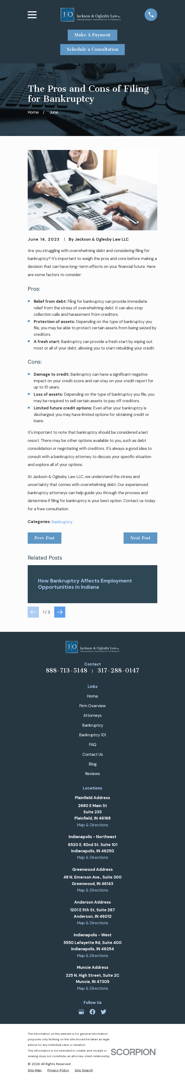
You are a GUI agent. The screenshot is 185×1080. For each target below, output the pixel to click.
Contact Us (92, 754)
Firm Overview (92, 705)
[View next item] (59, 612)
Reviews (92, 773)
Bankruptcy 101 (92, 734)
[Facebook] (92, 1012)
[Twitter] (103, 1012)
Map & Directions (92, 825)
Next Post (140, 538)
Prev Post (44, 538)
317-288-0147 (118, 670)
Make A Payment (92, 35)
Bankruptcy (62, 521)
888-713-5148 (66, 670)
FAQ (92, 744)
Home (92, 696)
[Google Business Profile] (81, 1012)
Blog (93, 764)
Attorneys (92, 715)
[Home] (90, 15)
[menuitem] (35, 1070)
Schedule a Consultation (92, 49)
